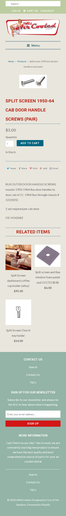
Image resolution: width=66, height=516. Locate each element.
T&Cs (33, 382)
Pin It (35, 168)
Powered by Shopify (38, 504)
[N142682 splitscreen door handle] (33, 81)
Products (21, 61)
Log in (16, 11)
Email (55, 168)
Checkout (47, 11)
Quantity (11, 137)
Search (33, 367)
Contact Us (33, 374)
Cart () (32, 11)
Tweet (13, 168)
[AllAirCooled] (33, 28)
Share (24, 168)
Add (45, 168)
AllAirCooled (23, 499)
